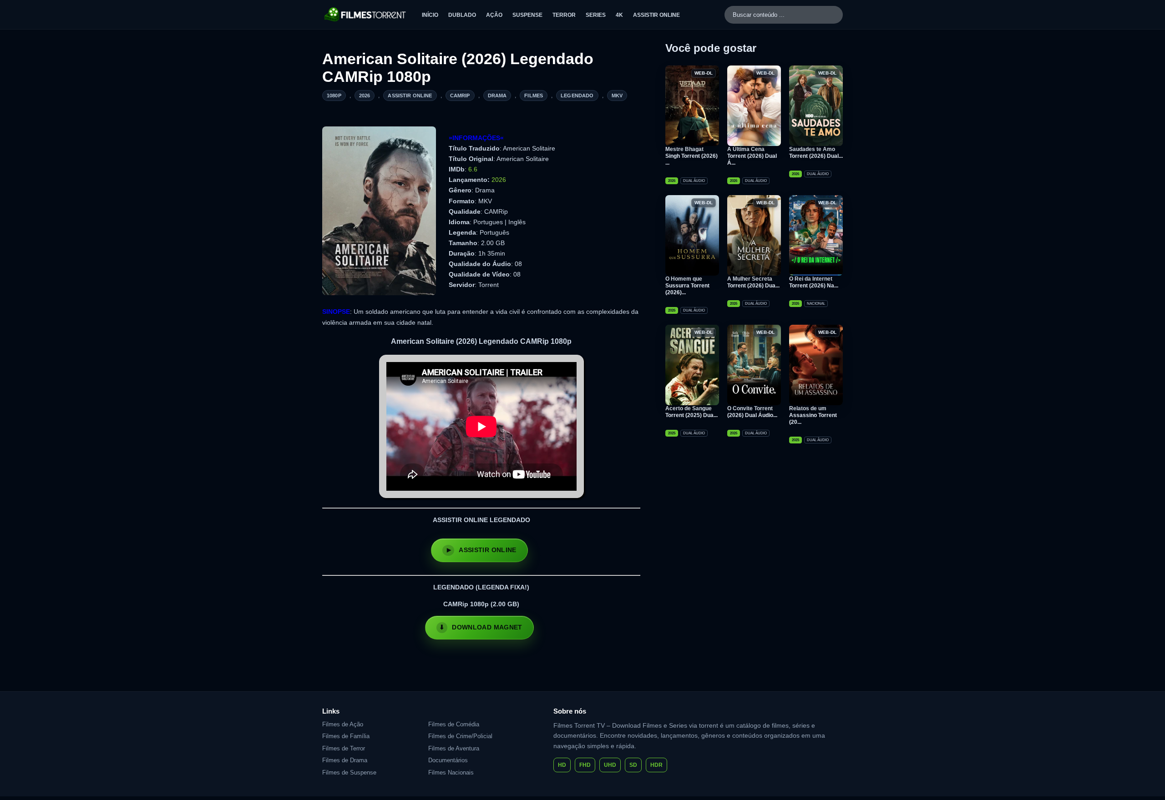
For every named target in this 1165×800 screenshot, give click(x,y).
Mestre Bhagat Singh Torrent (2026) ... (691, 156)
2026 (364, 95)
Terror (564, 15)
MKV (617, 95)
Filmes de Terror (343, 748)
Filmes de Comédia (453, 724)
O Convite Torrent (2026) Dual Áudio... (752, 411)
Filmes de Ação (342, 724)
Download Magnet (487, 627)
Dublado (462, 15)
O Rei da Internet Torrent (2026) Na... (813, 282)
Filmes (533, 95)
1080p (334, 95)
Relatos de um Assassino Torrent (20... (813, 415)
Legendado (577, 95)
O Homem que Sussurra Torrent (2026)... (687, 286)
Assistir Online (656, 15)
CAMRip (460, 95)
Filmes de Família (346, 736)
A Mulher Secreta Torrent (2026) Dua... (753, 282)
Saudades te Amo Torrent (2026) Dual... (816, 152)
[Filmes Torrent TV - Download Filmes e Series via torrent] (365, 14)
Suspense (527, 15)
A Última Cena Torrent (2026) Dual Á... (752, 156)
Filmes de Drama (344, 760)
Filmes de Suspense (349, 772)
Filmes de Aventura (453, 748)
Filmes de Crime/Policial (460, 736)
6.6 (472, 169)
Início (430, 15)
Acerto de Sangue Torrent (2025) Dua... (691, 411)
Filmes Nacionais (451, 772)
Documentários (448, 760)
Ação (494, 15)
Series (596, 15)
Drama (497, 95)
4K (619, 15)
